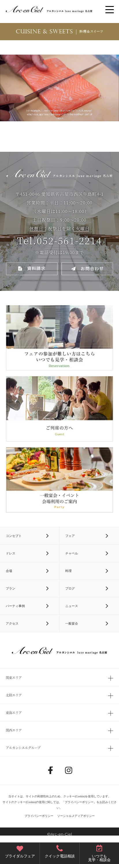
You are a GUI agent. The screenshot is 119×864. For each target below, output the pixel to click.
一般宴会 (71, 623)
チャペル (71, 553)
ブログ (70, 588)
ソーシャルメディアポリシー (76, 815)
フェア (70, 536)
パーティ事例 (15, 606)
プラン (10, 588)
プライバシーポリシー (79, 802)
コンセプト (14, 536)
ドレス (10, 553)
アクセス (12, 623)
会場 (9, 571)
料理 (68, 571)
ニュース (71, 606)
